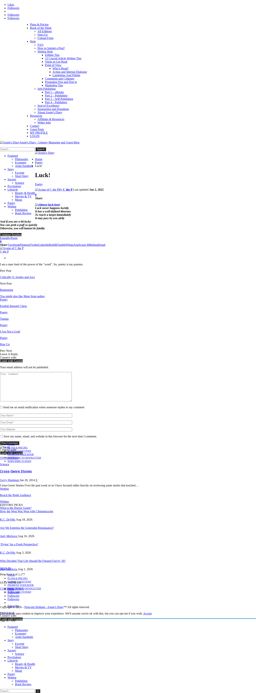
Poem (14, 238)
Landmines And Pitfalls (66, 75)
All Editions (44, 31)
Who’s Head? (60, 68)
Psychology (14, 186)
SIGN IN (5, 568)
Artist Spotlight (24, 166)
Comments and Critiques (59, 78)
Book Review (23, 213)
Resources (36, 115)
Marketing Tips (54, 85)
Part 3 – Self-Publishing (59, 98)
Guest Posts (37, 129)
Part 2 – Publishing (56, 95)
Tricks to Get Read (56, 61)
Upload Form (45, 38)
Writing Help (45, 51)
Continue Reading (11, 234)
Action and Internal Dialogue (69, 71)
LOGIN (35, 136)
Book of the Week (41, 27)
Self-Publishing (46, 88)
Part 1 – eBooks (54, 92)
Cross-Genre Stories (16, 471)
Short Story (21, 176)
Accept (147, 613)
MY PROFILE (39, 132)
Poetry (11, 203)
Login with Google (11, 360)
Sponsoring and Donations (53, 109)
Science (19, 182)
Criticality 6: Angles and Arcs (17, 277)
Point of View (53, 65)
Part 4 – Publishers (56, 102)
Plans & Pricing (39, 24)
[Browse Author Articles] (12, 248)
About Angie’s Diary (49, 112)
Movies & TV (23, 196)
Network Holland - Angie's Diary (44, 607)
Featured (12, 155)
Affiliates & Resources (50, 119)
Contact (34, 126)
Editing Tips (52, 55)
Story (10, 169)
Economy (20, 162)
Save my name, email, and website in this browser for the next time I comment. (50, 436)
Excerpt (19, 172)
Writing (11, 206)
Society (11, 179)
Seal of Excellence (48, 105)
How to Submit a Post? (51, 48)
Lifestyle (12, 189)
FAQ (40, 44)
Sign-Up (42, 34)
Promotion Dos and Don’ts (61, 82)
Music (18, 199)
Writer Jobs (44, 122)
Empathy (5, 238)
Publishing (21, 209)
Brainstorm (6, 289)
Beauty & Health (25, 193)
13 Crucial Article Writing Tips (63, 58)
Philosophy (21, 159)
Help (33, 41)
